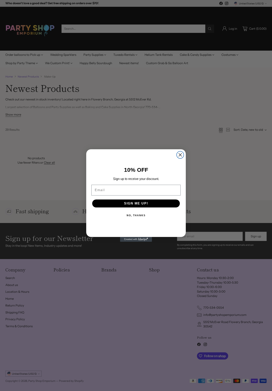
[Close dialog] (180, 154)
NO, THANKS (136, 215)
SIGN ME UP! (136, 203)
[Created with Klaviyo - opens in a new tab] (136, 239)
